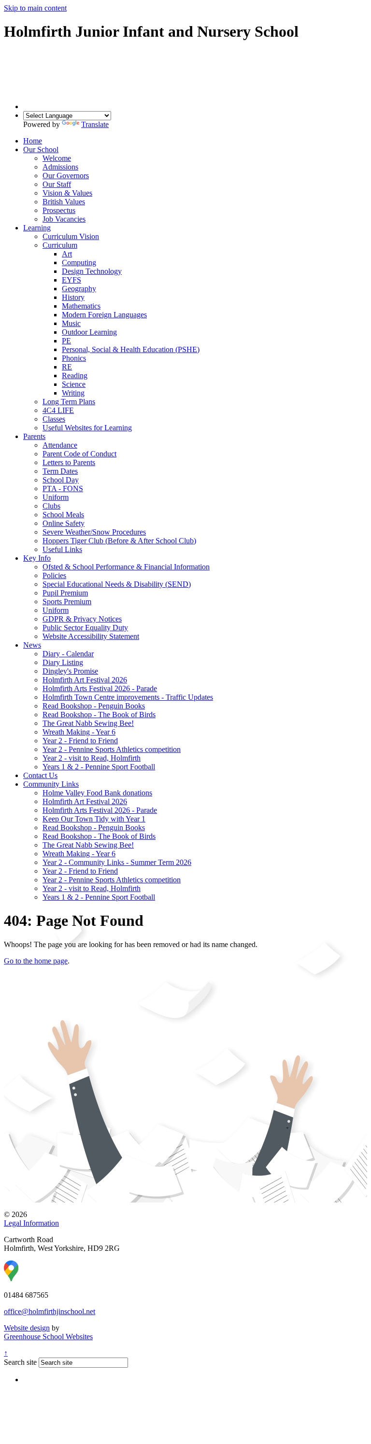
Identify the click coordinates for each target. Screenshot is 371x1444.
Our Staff (57, 184)
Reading (74, 375)
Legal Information (31, 1223)
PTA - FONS (63, 488)
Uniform (56, 497)
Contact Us (40, 775)
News (32, 645)
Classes (54, 419)
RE (67, 367)
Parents (34, 436)
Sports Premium (67, 601)
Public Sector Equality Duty (85, 627)
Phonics (74, 358)
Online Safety (64, 523)
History (73, 297)
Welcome (57, 158)
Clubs (51, 506)
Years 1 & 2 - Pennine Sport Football (99, 767)
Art (67, 254)
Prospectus (59, 210)
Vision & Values (67, 193)
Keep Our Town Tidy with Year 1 (94, 819)
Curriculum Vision (71, 236)
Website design (27, 1328)
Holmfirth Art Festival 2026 (85, 680)
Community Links (51, 784)
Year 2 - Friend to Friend (80, 740)
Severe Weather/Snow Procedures (94, 532)
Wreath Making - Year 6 (79, 732)
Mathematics (81, 306)
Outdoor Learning (89, 332)
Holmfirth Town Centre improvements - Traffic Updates (128, 697)
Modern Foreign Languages (104, 315)
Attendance (60, 445)
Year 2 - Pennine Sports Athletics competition (112, 749)
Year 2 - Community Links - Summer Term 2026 (117, 862)
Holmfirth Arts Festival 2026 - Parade (100, 688)
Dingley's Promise (70, 671)
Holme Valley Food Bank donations (97, 793)
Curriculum (60, 245)
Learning (37, 228)
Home (32, 141)
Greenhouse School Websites (48, 1336)
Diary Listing (63, 662)
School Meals (63, 514)
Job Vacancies (64, 219)
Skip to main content (35, 8)
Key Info (37, 558)
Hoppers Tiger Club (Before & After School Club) (119, 541)
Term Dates (60, 471)
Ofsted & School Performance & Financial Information (126, 567)
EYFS (71, 280)
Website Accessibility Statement (91, 636)
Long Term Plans (69, 401)
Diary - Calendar (68, 654)
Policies (54, 575)
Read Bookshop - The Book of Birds (99, 714)
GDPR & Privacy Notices (82, 619)
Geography (79, 288)
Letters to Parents (69, 462)
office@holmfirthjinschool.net (49, 1311)
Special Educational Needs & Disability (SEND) (117, 584)
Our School (40, 149)
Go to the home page (36, 961)
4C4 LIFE (58, 410)
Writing (73, 393)
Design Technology (92, 271)
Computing (79, 262)
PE (66, 341)
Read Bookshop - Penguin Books (94, 706)
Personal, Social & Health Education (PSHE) (131, 349)
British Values (64, 202)
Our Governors (66, 175)
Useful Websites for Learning (87, 428)
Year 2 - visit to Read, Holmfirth (92, 758)
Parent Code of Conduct (79, 454)
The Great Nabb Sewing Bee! (88, 723)
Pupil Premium (65, 593)
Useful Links (62, 549)
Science (74, 384)
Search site (20, 1362)
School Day (61, 480)
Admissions (60, 167)
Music (71, 323)
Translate (95, 124)
